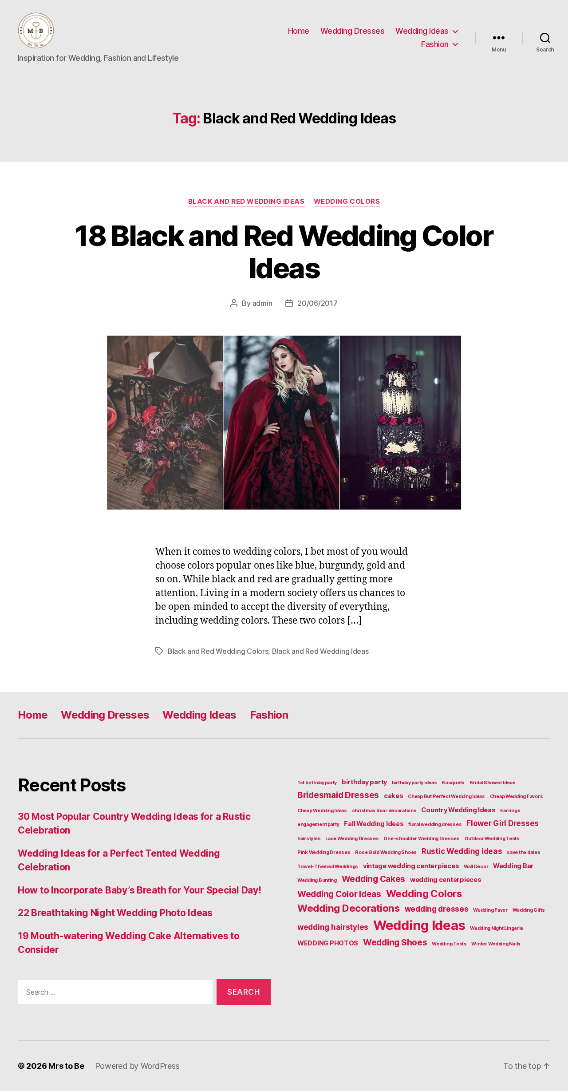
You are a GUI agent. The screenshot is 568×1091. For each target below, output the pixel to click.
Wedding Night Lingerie (496, 928)
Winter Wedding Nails (496, 944)
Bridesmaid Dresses (338, 795)
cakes (393, 795)
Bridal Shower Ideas (492, 783)
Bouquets (453, 783)
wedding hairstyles (332, 927)
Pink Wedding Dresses (324, 852)
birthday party (364, 782)
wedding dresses (437, 909)
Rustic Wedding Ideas (462, 851)
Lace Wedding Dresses (352, 839)
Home (298, 31)
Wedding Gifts (529, 910)
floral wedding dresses (435, 824)
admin (262, 303)
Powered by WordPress (137, 1066)
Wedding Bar (513, 866)
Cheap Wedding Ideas (322, 811)
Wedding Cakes (374, 879)
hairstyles (308, 839)
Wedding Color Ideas (339, 894)
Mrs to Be (66, 1066)
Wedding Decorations (348, 908)
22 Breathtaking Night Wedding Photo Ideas (115, 912)
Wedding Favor (490, 910)
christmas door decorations (384, 811)
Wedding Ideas (422, 31)
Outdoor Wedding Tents (492, 839)
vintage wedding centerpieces (411, 866)
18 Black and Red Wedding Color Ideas (284, 251)
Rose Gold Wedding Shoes (386, 852)
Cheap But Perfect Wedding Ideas (446, 796)
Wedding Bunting (317, 880)
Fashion (435, 44)
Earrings (510, 811)
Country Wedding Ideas (458, 810)
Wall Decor (476, 867)
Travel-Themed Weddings (327, 867)
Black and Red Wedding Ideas (246, 202)
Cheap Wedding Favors (516, 796)
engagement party (318, 824)
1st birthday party (317, 783)
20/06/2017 (317, 303)
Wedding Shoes (395, 942)
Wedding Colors (347, 202)
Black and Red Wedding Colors (218, 651)
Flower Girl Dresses (502, 823)
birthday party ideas (414, 783)
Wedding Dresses (352, 31)
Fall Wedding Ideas (373, 823)
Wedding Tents (449, 944)
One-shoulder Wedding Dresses (421, 839)
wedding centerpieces (445, 879)
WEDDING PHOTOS (327, 943)
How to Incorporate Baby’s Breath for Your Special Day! (139, 890)
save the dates (523, 852)
